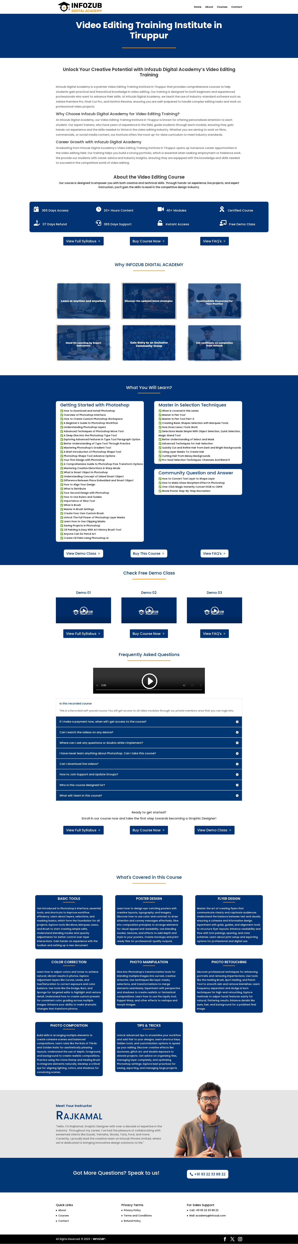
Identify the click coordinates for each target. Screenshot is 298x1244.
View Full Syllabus (81, 241)
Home (197, 7)
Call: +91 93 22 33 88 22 (203, 1210)
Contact (236, 7)
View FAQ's (212, 241)
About (209, 7)
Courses (222, 7)
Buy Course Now (147, 241)
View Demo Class (81, 553)
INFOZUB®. (99, 1239)
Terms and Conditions (138, 1215)
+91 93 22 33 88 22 (210, 1174)
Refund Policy (132, 1221)
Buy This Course (146, 553)
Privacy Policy (132, 1210)
